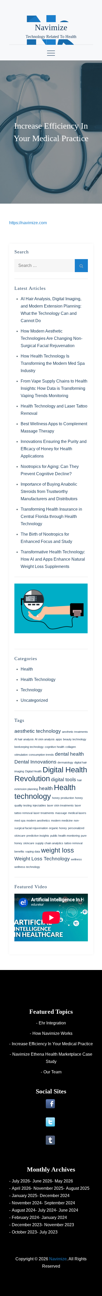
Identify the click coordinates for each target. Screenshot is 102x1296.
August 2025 (77, 1188)
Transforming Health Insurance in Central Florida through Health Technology (51, 516)
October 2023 (24, 1232)
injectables (39, 805)
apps (59, 739)
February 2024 (25, 1217)
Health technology (45, 791)
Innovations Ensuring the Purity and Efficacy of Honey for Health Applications (54, 448)
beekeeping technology (29, 746)
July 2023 (48, 1232)
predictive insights (37, 835)
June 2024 (68, 1210)
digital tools (63, 779)
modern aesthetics (38, 820)
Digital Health (33, 771)
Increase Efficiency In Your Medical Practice (52, 1044)
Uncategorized (34, 700)
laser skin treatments (60, 805)
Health (27, 669)
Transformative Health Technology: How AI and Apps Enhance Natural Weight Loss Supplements (53, 559)
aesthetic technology (37, 731)
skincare (28, 843)
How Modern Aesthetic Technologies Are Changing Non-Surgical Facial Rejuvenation (51, 338)
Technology (31, 690)
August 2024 (23, 1210)
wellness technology (27, 866)
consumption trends (41, 754)
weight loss (57, 850)
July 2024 (47, 1210)
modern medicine (62, 820)
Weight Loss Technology (42, 858)
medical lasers (77, 813)
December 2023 (27, 1225)
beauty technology (74, 739)
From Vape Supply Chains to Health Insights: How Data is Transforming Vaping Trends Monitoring (54, 388)
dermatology (65, 762)
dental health (69, 754)
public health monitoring (65, 835)
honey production (63, 797)
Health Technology (38, 679)
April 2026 (21, 1188)
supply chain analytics (49, 843)
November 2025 (48, 1188)
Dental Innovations (35, 762)
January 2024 (54, 1217)
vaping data (32, 851)
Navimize (51, 27)
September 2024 (59, 1203)
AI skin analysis (45, 739)
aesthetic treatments (75, 731)
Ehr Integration (52, 1023)
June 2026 (42, 1181)
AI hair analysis (24, 739)
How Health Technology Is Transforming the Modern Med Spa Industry (53, 363)
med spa (19, 820)
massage (61, 813)
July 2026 (21, 1181)
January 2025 (24, 1195)
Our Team (52, 1072)
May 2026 (64, 1181)
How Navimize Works (52, 1033)
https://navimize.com (28, 223)
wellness (76, 859)
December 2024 (55, 1195)
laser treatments (43, 813)
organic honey (58, 828)
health (46, 788)
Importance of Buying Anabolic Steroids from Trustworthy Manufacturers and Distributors (49, 491)
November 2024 (27, 1203)
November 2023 (59, 1225)
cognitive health (54, 746)
